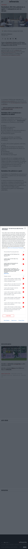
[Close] (25, 228)
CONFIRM (8, 315)
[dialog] (14, 274)
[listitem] (14, 251)
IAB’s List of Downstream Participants (15, 247)
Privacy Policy (21, 320)
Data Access (14, 320)
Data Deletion (6, 320)
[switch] (23, 254)
